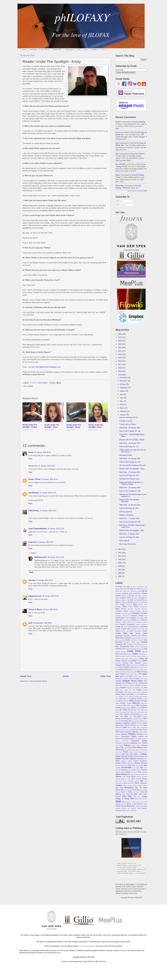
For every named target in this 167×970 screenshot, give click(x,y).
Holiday (123, 683)
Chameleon (126, 615)
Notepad (134, 718)
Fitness (145, 663)
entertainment (130, 644)
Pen (133, 729)
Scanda (129, 770)
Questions (118, 754)
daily (128, 629)
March (122, 408)
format (142, 665)
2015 (120, 371)
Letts (145, 694)
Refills (118, 761)
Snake (124, 776)
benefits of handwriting (140, 602)
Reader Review (133, 756)
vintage (144, 796)
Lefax (132, 694)
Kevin (118, 132)
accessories (137, 593)
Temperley (143, 783)
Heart (142, 678)
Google (122, 674)
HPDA (120, 685)
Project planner (135, 749)
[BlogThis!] (53, 383)
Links (86, 49)
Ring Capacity (124, 541)
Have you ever (142, 676)
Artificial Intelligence (121, 600)
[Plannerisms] (131, 277)
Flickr (128, 665)
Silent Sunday (121, 774)
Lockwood (132, 698)
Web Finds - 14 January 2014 (129, 487)
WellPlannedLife (40, 557)
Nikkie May (119, 186)
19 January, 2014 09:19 (42, 452)
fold (138, 665)
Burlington (131, 609)
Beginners (124, 602)
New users (144, 714)
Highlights (126, 681)
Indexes (137, 685)
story (117, 781)
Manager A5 (139, 701)
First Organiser (135, 663)
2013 (120, 549)
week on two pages (141, 802)
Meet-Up (136, 703)
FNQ (135, 665)
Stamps (118, 779)
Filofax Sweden (134, 658)
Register (130, 761)
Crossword (143, 626)
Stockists (138, 779)
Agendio (123, 595)
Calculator (144, 609)
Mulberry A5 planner (126, 515)
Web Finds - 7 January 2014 (129, 518)
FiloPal (139, 660)
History (134, 681)
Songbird (144, 776)
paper (125, 727)
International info (138, 687)
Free (135, 667)
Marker (117, 703)
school (134, 770)
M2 (120, 701)
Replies (33, 553)
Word (141, 806)
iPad (145, 687)
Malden (131, 701)
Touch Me (136, 790)
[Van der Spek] (131, 250)
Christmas (132, 618)
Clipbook (134, 620)
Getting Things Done (128, 671)
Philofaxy (132, 734)
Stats (128, 779)
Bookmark (118, 606)
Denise (30, 452)
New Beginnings (132, 712)
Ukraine (137, 792)
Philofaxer (124, 734)
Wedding (124, 802)
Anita (128, 598)
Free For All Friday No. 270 (129, 475)
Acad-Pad (118, 593)
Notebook (128, 718)
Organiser (126, 723)
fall (124, 648)
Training (118, 792)
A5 (143, 591)
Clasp (124, 620)
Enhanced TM (120, 644)
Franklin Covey (128, 667)
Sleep (142, 774)
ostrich (145, 723)
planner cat (142, 736)
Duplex (127, 640)
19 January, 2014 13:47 (45, 542)
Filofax (135, 654)
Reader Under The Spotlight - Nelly (131, 530)
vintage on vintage (122, 799)
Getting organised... (126, 512)
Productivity (127, 749)
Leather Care (125, 694)
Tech (133, 783)
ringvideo (118, 767)
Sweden (136, 781)
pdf (130, 729)
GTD (140, 674)
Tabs (141, 781)
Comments (122, 205)
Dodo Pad (119, 638)
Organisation (143, 721)
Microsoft (133, 705)
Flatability (119, 665)
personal (135, 732)
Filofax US (119, 660)
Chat (145, 615)
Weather (144, 798)
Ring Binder (123, 765)
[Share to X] (55, 383)
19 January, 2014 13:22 (48, 511)
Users (124, 794)
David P (118, 122)
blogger (122, 604)
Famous (141, 648)
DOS (143, 637)
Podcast (127, 745)
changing (134, 615)
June (122, 398)
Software (138, 776)
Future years (69, 49)
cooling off (119, 626)
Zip (132, 810)
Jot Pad (132, 690)
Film (124, 654)
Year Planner (142, 808)
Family (127, 648)
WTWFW (124, 808)
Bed (120, 602)
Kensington (119, 692)
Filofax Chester (143, 654)
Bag (117, 602)
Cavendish (143, 613)
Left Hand (137, 694)
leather (118, 694)
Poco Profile (119, 745)
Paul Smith (125, 729)
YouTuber (128, 810)
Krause (130, 692)
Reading (140, 758)
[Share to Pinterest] (60, 383)
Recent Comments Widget (139, 190)
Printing (121, 749)
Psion (120, 752)
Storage (144, 779)
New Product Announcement (130, 714)
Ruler (137, 767)
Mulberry (144, 707)
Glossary (144, 671)
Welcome (123, 804)
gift (136, 671)
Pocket (144, 743)
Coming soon (131, 622)
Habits (126, 676)
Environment (138, 644)
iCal (124, 685)
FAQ (145, 648)
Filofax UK (143, 658)
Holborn (140, 681)
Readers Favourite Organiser (126, 759)
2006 (120, 573)
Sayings (124, 770)
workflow (118, 808)
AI (127, 595)
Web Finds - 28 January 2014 (129, 428)
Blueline (140, 604)
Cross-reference (133, 626)
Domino (128, 637)
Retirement (131, 763)
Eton (117, 646)
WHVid (145, 804)
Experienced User (127, 646)
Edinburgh (119, 642)
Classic (128, 620)
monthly (118, 707)
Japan (126, 690)
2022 (120, 347)
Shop (139, 772)
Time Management (127, 787)
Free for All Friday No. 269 (128, 508)
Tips (136, 787)
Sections (144, 770)
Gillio (139, 672)
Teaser (129, 783)
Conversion (144, 624)
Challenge (118, 615)
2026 (120, 334)
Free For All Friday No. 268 (129, 537)
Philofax (118, 734)
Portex (125, 747)
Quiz (123, 754)
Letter (142, 694)
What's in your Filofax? (135, 804)
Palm (120, 727)
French (145, 667)
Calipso (125, 611)
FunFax (133, 669)
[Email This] (51, 383)
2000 (124, 589)
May (121, 401)
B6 (143, 600)
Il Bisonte (131, 685)
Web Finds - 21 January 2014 (129, 458)
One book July (126, 721)
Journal (138, 690)
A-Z (138, 591)
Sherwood (134, 772)
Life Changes (119, 696)
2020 (120, 354)
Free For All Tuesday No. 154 (129, 462)
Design (144, 631)
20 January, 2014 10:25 (55, 557)
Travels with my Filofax (127, 424)
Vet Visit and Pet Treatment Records (132, 465)
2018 (120, 361)
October (123, 384)
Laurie (138, 692)
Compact (123, 624)
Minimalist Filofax (125, 455)
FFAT (138, 651)
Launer (134, 692)
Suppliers (94, 49)
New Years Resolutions (127, 544)
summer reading (139, 122)
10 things (119, 586)
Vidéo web (136, 796)
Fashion (118, 651)
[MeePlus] (131, 287)
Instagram (129, 687)
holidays (129, 683)
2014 (120, 375)
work (145, 806)
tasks (125, 783)
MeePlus (129, 703)
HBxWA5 (131, 678)
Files (79, 49)
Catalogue (135, 613)
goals (117, 674)
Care (122, 613)
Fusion (138, 669)
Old (116, 721)
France (120, 667)
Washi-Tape (138, 798)
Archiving (141, 598)
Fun (117, 669)
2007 (120, 570)
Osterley (139, 723)
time (117, 787)
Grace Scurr (129, 674)
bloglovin (129, 604)
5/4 (135, 591)
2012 (120, 553)
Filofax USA (127, 660)
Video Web (127, 796)
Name (138, 710)
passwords (119, 729)
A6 (146, 591)
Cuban (118, 629)
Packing (133, 725)
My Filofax (124, 710)
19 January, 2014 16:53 (44, 580)
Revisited (144, 763)
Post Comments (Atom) (38, 681)
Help (146, 678)
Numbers (140, 718)
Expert (137, 646)
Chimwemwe (120, 618)
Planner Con (120, 738)
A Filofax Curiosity (125, 421)
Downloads (121, 640)
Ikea (126, 685)
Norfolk (145, 716)
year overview (132, 808)
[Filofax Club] (131, 223)
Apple (136, 598)
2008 (120, 566)
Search (139, 770)
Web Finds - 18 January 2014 (129, 472)
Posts (120, 201)
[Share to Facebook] (57, 383)
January (123, 415)
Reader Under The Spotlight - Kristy (132, 469)
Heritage (118, 681)
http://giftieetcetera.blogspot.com (48, 367)
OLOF (119, 721)
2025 (120, 337)
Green (136, 674)
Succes (125, 781)
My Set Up (132, 710)
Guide (122, 676)
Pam (117, 143)
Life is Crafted (128, 696)
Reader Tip (143, 756)
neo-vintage (123, 712)
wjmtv (118, 175)
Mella (142, 703)
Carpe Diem (127, 613)
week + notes (131, 802)
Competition (130, 624)
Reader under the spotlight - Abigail (131, 440)
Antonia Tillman (34, 479)
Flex (124, 665)
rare (139, 754)
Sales (145, 767)
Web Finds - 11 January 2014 (129, 505)
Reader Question (122, 756)
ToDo (122, 790)
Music (117, 710)
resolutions (143, 761)
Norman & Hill (120, 718)
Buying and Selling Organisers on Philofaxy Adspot (131, 483)
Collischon (118, 622)
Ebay (145, 640)
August (122, 391)
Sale (141, 767)
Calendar (119, 611)
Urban (142, 792)
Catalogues (33, 49)
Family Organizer (134, 648)
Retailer (124, 763)
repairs (136, 761)
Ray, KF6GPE (121, 164)
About (24, 49)
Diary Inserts (135, 633)
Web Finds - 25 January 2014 (129, 443)
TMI (140, 787)
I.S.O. (103, 49)
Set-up (127, 772)
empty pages (135, 642)
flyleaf (132, 665)
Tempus (125, 785)
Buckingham (143, 606)
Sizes (132, 774)
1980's (117, 589)
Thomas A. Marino (35, 609)
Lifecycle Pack (138, 696)
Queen (145, 752)
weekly (118, 804)
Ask (128, 600)
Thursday (140, 785)
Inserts (123, 687)
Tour (141, 790)
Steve (133, 779)
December (124, 377)
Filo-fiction (129, 654)
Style (120, 781)
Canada (132, 611)
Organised (119, 723)
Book (145, 604)
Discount (127, 635)
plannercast (125, 741)
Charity (140, 615)
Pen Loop (138, 729)
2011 (120, 556)
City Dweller (140, 618)
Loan (127, 698)
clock (138, 620)
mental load (119, 705)
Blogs (135, 604)
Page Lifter (139, 725)
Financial (118, 663)
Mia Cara (126, 705)
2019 (120, 358)
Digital (145, 633)
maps (145, 701)
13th (146, 586)
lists (124, 698)
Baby (145, 600)
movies (139, 707)
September (124, 388)
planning (134, 743)
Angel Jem (32, 542)
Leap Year (144, 692)
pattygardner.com (35, 596)
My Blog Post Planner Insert (129, 479)
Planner (134, 736)
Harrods (135, 676)
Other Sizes (120, 725)
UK (134, 792)
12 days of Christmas (137, 586)
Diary (125, 633)
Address (144, 593)
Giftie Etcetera (33, 511)
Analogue (123, 598)
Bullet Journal (121, 609)
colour (124, 622)
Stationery (123, 779)
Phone (117, 736)
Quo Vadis (129, 754)
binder (117, 604)
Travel (123, 792)
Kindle (125, 692)
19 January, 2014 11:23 (47, 493)
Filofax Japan (125, 658)
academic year (127, 593)
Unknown (31, 580)
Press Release (137, 747)
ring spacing (139, 765)
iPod (117, 690)
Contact (137, 624)
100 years (126, 586)
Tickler (145, 785)
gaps (145, 669)
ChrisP (127, 618)
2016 (120, 368)
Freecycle (140, 667)
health (137, 678)
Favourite (123, 651)
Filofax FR (129, 656)
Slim (146, 774)
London (139, 698)
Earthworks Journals (137, 640)
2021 (120, 351)
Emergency (127, 642)
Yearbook (119, 810)
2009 (120, 563)
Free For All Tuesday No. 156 (129, 431)
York (123, 810)
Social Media (130, 776)
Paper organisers (142, 727)
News (126, 716)
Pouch (130, 747)
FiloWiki (144, 660)
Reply (30, 459)
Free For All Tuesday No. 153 (129, 522)
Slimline (118, 776)
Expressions (143, 646)
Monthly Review (125, 707)
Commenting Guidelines (87, 946)
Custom (123, 629)
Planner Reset (138, 738)
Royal (133, 767)
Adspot (118, 595)
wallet (132, 799)
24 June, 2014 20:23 (50, 609)
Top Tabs (129, 790)
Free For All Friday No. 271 (129, 446)
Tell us (137, 783)
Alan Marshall (33, 493)
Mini (137, 705)
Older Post (105, 676)
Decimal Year (125, 631)
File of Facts (45, 49)
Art (146, 598)
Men (146, 703)
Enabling (144, 642)
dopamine (138, 637)
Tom (125, 790)
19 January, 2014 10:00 (46, 466)
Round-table (126, 767)
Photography (125, 736)
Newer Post (25, 676)
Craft (125, 626)
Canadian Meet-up (141, 611)
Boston (131, 606)
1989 (121, 589)
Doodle (133, 637)
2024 (120, 341)
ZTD (135, 810)
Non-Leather (137, 716)
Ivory (121, 690)
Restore (118, 763)
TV (126, 792)
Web (118, 801)
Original (133, 723)
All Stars (131, 595)
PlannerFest (119, 743)
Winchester (131, 806)
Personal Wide (143, 732)
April (122, 404)
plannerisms (126, 743)
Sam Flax (118, 770)
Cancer (118, 613)
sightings (144, 772)
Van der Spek (132, 794)
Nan (142, 710)
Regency (123, 761)
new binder (140, 712)
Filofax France (137, 656)
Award (139, 600)
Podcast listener (136, 745)
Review (137, 763)
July (121, 394)
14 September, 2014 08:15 (42, 623)
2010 (120, 559)
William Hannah (121, 806)
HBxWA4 (125, 678)
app (132, 598)
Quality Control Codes (135, 752)
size (128, 774)
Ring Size (131, 765)
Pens (117, 732)
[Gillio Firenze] (131, 260)
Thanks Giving (132, 785)
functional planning (124, 669)
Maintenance (125, 701)
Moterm (133, 707)
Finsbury (125, 663)
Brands (136, 606)
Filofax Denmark (120, 656)
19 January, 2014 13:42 (55, 529)
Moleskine (143, 705)
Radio (136, 754)
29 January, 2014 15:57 (50, 596)
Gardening (119, 671)
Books (124, 606)
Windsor (137, 806)
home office (135, 683)
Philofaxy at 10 (142, 734)
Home (66, 676)
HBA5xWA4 (119, 678)
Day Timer (141, 629)
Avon (135, 600)
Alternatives (138, 595)
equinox (145, 644)
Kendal (145, 690)
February (123, 411)
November (124, 381)
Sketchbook (137, 774)
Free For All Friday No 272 (128, 417)
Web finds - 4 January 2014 (129, 534)
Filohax (134, 661)
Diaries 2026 (57, 49)
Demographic (137, 631)
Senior (123, 772)
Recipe (145, 758)
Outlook (126, 725)
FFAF (130, 651)
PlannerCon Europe (139, 741)
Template (119, 785)
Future (142, 669)
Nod (131, 716)
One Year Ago (135, 721)
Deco (131, 631)
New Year (119, 716)
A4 (140, 591)
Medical (123, 703)
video (140, 794)
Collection (143, 620)
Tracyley (144, 790)
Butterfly (137, 609)
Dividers (134, 635)
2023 (120, 344)
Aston (131, 600)
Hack (130, 676)
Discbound (119, 635)
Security (118, 772)
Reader (30, 386)
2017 (120, 364)
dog (124, 637)
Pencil (145, 729)
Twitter (130, 792)
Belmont (130, 602)
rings (145, 765)
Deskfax (118, 633)
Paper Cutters (132, 727)
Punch (125, 752)
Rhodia (118, 765)
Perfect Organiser (126, 732)
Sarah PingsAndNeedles (37, 529)
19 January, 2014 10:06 (49, 479)
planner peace (129, 738)
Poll (121, 747)
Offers (145, 718)
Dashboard (134, 629)
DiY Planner (142, 635)
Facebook (119, 648)
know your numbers (137, 154)
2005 (120, 576)
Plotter (139, 743)
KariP (30, 623)
